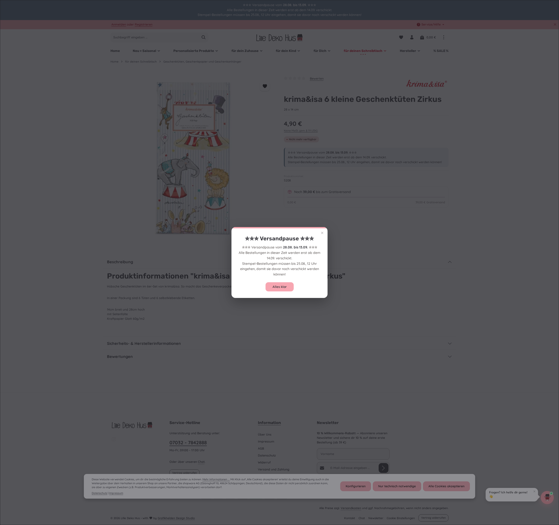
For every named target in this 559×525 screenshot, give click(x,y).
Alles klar (280, 287)
